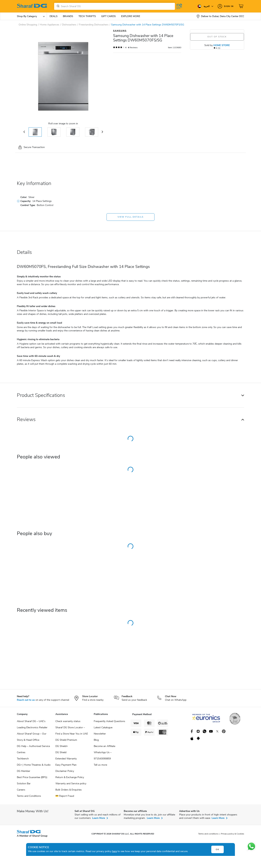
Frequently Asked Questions (109, 721)
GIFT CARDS (108, 16)
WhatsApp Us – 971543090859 (103, 755)
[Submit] (57, 6)
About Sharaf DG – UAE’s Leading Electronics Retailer (32, 724)
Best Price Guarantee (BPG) (32, 777)
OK (217, 849)
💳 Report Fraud (64, 796)
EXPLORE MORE (130, 16)
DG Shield (60, 752)
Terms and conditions (208, 833)
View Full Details (130, 216)
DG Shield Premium (66, 740)
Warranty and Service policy (70, 783)
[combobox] (114, 6)
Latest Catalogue (103, 727)
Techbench (23, 758)
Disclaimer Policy (64, 771)
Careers (21, 789)
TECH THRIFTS (87, 16)
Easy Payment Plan (66, 765)
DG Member (23, 771)
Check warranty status (67, 721)
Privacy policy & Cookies (232, 833)
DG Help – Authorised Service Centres (33, 749)
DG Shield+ (61, 746)
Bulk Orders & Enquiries (68, 789)
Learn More (98, 818)
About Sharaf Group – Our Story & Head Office (31, 737)
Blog (96, 740)
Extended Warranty (66, 758)
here (114, 851)
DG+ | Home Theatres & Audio (34, 765)
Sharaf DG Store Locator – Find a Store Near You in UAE (71, 730)
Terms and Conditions (29, 796)
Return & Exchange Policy (69, 777)
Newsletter (100, 733)
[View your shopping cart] (241, 6)
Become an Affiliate (104, 746)
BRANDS (68, 16)
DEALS (54, 16)
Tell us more (100, 765)
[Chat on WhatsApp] (251, 846)
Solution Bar (24, 783)
